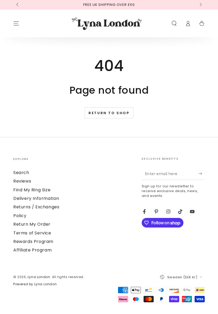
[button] (174, 23)
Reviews (22, 181)
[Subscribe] (202, 174)
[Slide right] (200, 5)
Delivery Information (36, 198)
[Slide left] (17, 5)
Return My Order (32, 224)
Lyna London (39, 277)
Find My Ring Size (32, 190)
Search (21, 173)
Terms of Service (32, 233)
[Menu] (16, 23)
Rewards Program (33, 241)
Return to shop (109, 112)
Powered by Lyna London (35, 284)
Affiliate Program (32, 250)
